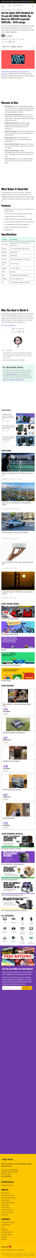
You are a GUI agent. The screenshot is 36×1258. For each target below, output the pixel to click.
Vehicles (3, 1239)
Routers (5, 941)
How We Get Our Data (7, 1195)
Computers (19, 10)
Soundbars (13, 922)
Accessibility (7, 1254)
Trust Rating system (11, 374)
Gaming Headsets (6, 1234)
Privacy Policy (21, 1254)
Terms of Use (30, 1256)
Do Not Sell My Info (7, 1210)
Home (4, 10)
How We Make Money (7, 1202)
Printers (13, 932)
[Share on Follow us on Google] (13, 41)
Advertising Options (7, 1185)
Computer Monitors (7, 1232)
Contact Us (4, 1214)
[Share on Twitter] (2, 41)
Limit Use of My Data (7, 1212)
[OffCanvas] (2, 6)
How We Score (5, 1200)
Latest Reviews (5, 1225)
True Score (25, 374)
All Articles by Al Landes (14, 360)
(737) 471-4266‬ (5, 1174)
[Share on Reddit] (6, 41)
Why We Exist (5, 1193)
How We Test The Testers (8, 1198)
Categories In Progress (8, 1222)
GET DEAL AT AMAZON (8, 325)
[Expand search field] (32, 6)
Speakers (4, 932)
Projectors (13, 941)
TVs (5, 922)
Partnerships (5, 1205)
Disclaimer (18, 1256)
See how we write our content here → (14, 379)
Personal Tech (11, 10)
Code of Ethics (5, 1207)
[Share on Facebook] (9, 41)
